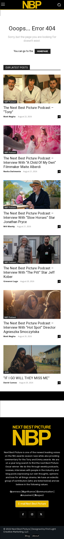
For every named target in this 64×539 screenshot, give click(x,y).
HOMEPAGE (42, 51)
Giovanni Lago (10, 281)
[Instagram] (32, 514)
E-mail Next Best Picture (32, 503)
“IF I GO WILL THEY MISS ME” (26, 378)
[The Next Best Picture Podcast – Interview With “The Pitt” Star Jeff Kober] (32, 249)
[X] (41, 514)
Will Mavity (9, 226)
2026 (6, 372)
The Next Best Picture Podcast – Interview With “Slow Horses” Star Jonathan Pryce (29, 217)
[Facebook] (23, 514)
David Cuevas (10, 382)
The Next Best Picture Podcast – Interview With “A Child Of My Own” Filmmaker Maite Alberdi (29, 162)
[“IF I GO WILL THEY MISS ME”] (32, 359)
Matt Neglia (9, 116)
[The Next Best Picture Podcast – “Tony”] (32, 89)
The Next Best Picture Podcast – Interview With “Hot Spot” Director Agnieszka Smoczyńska (29, 327)
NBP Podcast (10, 102)
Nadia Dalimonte (12, 171)
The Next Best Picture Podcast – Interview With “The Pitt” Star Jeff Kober (29, 272)
